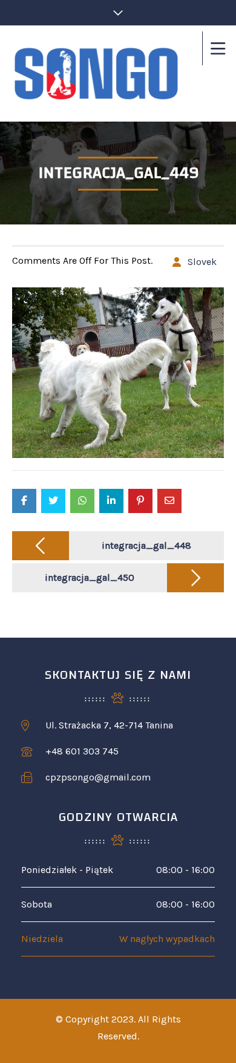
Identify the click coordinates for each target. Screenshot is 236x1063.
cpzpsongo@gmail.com (98, 777)
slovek (202, 261)
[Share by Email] (169, 501)
